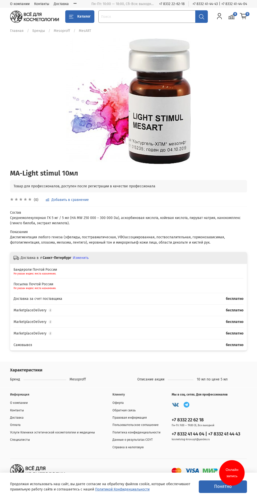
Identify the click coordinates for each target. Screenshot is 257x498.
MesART (85, 31)
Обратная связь (124, 410)
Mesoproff (62, 31)
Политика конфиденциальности (136, 432)
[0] (243, 16)
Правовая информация (129, 417)
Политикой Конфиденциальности (122, 489)
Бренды (38, 31)
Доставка (61, 4)
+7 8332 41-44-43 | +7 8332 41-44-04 (219, 4)
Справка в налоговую (128, 447)
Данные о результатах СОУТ (132, 439)
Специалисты (20, 439)
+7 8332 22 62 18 (188, 420)
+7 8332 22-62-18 (172, 4)
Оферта (118, 403)
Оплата (15, 425)
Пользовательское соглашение (135, 425)
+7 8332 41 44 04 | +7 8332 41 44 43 (206, 434)
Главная (17, 31)
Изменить (81, 258)
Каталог (84, 16)
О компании (20, 4)
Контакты (41, 4)
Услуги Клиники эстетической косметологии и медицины (52, 432)
